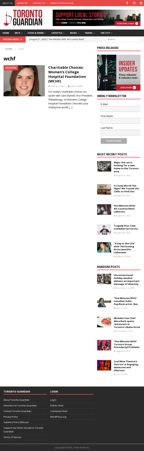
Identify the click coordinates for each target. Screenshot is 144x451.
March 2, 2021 (58, 86)
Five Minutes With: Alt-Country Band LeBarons (125, 208)
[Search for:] (122, 39)
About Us (7, 3)
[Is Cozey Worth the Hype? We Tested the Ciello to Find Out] (104, 189)
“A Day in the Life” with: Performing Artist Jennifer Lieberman (124, 248)
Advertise (23, 3)
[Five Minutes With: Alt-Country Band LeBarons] (104, 209)
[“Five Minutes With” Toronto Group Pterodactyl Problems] (104, 345)
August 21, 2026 (123, 195)
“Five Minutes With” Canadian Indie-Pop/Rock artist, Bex (126, 301)
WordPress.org (58, 416)
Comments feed (58, 411)
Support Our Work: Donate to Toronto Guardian (23, 429)
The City (105, 32)
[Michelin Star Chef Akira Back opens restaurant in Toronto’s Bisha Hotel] (104, 322)
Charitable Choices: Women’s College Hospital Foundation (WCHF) (67, 74)
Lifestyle (56, 32)
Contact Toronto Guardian (17, 411)
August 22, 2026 (123, 175)
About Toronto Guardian (17, 399)
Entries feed (56, 405)
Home (6, 32)
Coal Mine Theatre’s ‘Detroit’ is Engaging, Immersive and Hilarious (126, 366)
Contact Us (39, 3)
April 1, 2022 (121, 308)
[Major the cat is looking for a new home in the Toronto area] (104, 166)
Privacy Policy (11, 416)
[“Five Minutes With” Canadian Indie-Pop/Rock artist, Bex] (104, 302)
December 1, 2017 (124, 331)
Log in (53, 399)
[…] (70, 107)
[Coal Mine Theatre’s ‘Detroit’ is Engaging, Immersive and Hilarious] (104, 365)
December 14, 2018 (125, 288)
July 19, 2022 (121, 374)
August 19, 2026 (123, 256)
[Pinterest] (141, 3)
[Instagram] (134, 3)
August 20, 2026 (123, 232)
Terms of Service (12, 437)
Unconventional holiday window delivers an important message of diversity (127, 279)
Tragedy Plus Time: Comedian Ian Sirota (126, 227)
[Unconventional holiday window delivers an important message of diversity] (104, 279)
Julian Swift (76, 86)
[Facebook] (127, 3)
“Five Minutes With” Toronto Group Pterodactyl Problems (126, 344)
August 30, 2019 (123, 351)
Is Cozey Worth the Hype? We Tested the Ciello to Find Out (126, 188)
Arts (17, 32)
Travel (89, 32)
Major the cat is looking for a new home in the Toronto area (126, 167)
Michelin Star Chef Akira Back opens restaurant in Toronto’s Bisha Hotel (127, 323)
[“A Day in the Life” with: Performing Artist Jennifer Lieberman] (104, 247)
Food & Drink (36, 32)
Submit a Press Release (62, 3)
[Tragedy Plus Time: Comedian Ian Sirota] (104, 229)
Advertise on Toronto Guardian (20, 405)
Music (73, 32)
